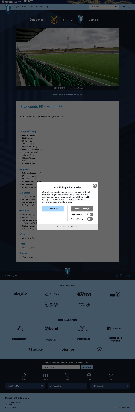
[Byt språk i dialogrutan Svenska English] (94, 186)
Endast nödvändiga (82, 209)
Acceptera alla (53, 209)
